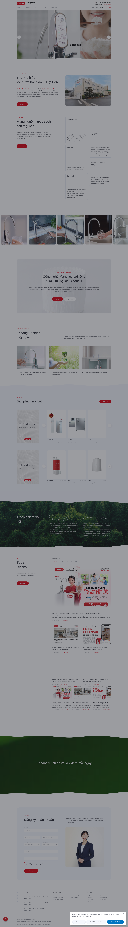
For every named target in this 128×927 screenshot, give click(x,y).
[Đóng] (123, 913)
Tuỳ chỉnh (78, 921)
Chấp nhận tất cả (115, 921)
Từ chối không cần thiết (96, 921)
